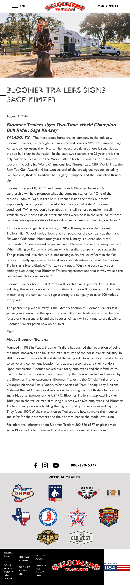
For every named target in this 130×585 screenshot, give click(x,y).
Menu (23, 6)
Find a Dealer (108, 6)
